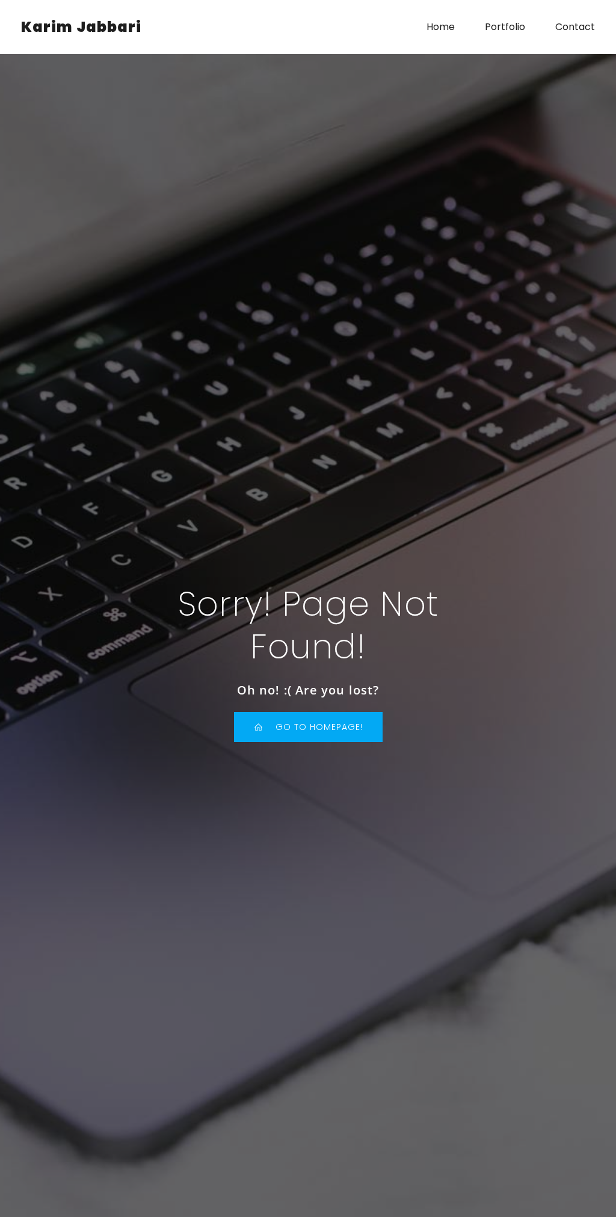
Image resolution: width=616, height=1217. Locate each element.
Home (441, 27)
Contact (575, 27)
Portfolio (505, 27)
